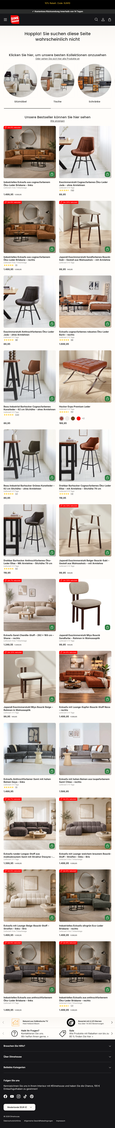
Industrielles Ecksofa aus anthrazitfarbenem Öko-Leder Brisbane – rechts (83, 999)
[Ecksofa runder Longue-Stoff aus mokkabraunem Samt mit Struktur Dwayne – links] (30, 824)
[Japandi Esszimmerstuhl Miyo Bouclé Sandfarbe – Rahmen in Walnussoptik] (85, 605)
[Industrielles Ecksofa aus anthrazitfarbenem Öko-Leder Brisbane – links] (30, 967)
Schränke (94, 101)
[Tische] (57, 80)
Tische (57, 101)
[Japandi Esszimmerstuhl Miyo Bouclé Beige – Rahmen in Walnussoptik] (30, 677)
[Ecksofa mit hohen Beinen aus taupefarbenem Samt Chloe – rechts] (85, 749)
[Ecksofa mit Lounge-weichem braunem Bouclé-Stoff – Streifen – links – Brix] (85, 824)
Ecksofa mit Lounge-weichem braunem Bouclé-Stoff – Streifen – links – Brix (85, 855)
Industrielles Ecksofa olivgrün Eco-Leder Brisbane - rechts (81, 927)
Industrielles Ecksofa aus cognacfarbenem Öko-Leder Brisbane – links (27, 184)
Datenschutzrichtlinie (12, 1121)
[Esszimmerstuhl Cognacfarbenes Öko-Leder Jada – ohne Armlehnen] (85, 152)
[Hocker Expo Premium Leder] (85, 376)
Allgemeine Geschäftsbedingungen (38, 1121)
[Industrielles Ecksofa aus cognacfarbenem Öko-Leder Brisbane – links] (30, 152)
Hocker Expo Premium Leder (74, 406)
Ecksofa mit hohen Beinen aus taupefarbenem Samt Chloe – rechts (84, 780)
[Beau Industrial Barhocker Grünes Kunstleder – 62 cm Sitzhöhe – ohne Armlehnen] (30, 455)
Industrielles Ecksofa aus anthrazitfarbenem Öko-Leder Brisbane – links (28, 999)
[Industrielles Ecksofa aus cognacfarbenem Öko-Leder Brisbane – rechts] (30, 227)
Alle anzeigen (57, 120)
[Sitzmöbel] (20, 80)
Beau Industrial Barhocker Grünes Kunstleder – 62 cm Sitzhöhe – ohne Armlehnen (29, 487)
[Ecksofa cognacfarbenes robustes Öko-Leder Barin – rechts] (85, 301)
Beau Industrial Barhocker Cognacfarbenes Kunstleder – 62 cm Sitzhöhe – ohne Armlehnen (29, 408)
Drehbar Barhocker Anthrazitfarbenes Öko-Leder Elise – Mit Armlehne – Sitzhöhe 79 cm (28, 562)
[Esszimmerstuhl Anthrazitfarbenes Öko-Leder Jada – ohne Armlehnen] (30, 301)
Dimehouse (14, 1116)
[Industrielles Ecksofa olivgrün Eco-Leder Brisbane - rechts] (85, 895)
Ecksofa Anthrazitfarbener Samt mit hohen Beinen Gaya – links (27, 780)
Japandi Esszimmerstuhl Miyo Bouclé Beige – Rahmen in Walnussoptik (28, 708)
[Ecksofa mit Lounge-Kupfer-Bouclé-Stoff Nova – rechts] (85, 677)
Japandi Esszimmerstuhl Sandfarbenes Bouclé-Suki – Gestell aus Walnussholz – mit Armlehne (85, 258)
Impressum (60, 1121)
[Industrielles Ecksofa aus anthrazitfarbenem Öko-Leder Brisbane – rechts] (85, 967)
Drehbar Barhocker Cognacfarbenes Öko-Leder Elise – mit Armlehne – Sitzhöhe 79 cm (85, 487)
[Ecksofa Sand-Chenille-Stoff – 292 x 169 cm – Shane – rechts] (30, 605)
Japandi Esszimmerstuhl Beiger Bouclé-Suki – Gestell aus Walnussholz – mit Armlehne (84, 562)
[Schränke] (94, 80)
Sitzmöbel (20, 101)
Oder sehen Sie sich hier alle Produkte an (57, 58)
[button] (109, 19)
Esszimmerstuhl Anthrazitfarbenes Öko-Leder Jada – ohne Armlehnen (29, 333)
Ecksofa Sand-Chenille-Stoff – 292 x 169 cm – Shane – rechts (29, 637)
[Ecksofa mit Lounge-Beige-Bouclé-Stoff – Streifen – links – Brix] (30, 895)
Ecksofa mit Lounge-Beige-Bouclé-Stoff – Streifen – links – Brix (26, 927)
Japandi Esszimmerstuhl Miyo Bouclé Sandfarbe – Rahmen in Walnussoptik (79, 637)
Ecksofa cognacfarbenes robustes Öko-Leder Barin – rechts (84, 333)
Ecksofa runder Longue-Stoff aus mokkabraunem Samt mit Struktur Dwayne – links (28, 856)
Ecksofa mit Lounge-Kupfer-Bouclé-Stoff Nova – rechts (84, 708)
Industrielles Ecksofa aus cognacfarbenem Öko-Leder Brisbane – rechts (27, 258)
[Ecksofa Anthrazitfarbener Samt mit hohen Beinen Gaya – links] (30, 749)
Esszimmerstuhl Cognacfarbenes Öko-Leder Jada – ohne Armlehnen (83, 184)
